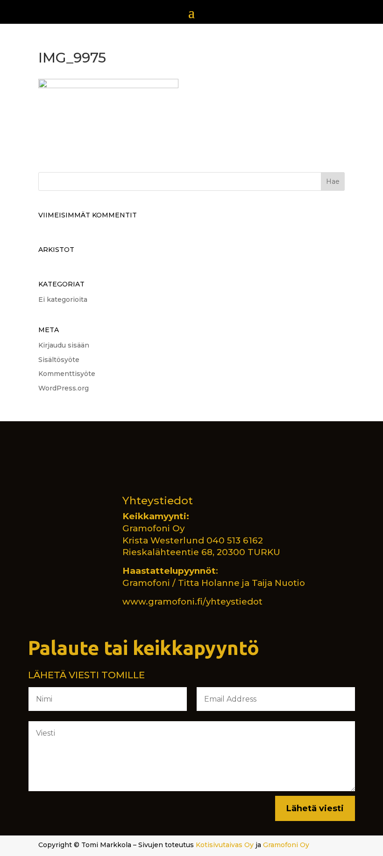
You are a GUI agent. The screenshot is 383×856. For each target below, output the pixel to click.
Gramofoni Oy (286, 845)
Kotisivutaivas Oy (225, 845)
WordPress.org (63, 388)
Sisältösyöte (58, 359)
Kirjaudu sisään (63, 345)
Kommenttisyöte (66, 373)
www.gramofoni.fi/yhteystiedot (192, 601)
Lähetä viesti (315, 808)
